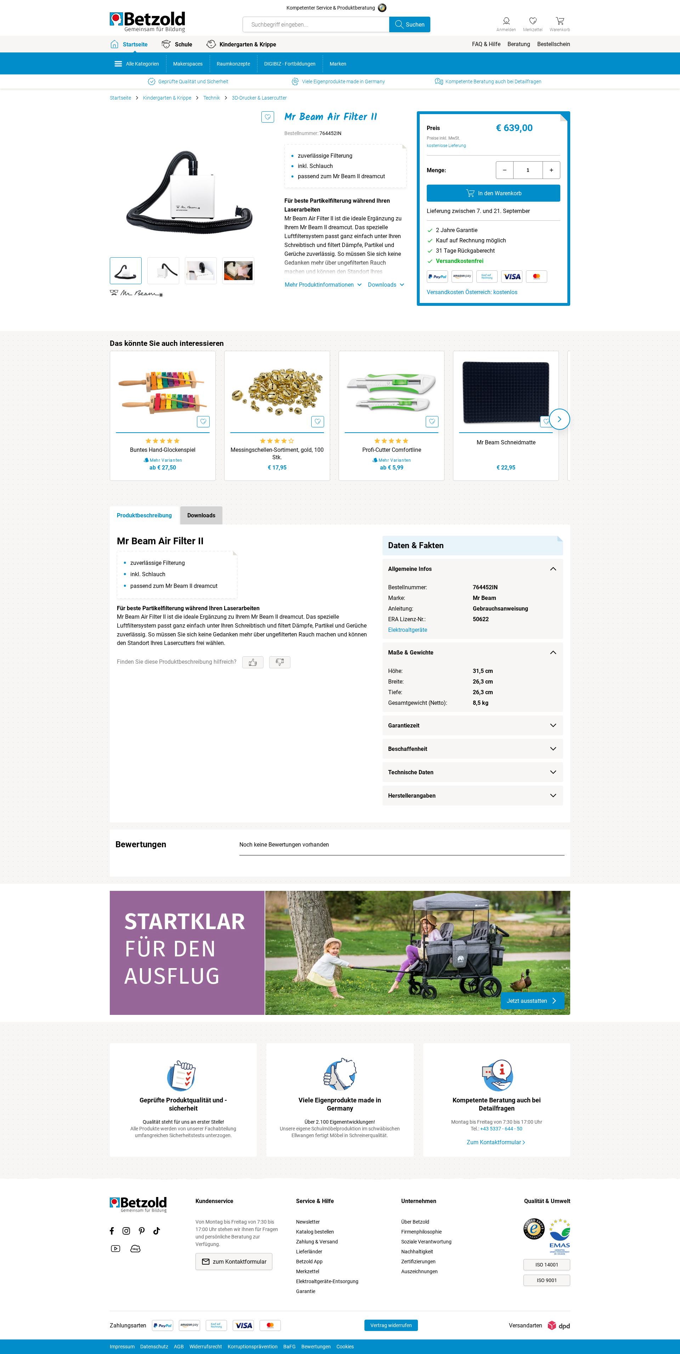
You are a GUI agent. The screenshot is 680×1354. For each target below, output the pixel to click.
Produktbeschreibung (144, 515)
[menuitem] (486, 44)
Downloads (201, 515)
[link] (533, 23)
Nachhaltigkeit (417, 1251)
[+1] (551, 170)
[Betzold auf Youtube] (115, 1250)
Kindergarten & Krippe (167, 97)
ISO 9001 (547, 1280)
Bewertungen (316, 1346)
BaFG (289, 1346)
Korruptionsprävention (253, 1346)
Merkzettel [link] (307, 1271)
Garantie (305, 1291)
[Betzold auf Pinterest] (141, 1232)
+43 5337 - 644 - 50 (501, 1128)
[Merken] (267, 117)
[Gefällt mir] (253, 662)
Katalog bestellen (315, 1232)
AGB (179, 1346)
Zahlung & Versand (317, 1242)
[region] (340, 673)
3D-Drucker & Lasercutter (259, 97)
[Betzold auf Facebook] (112, 1232)
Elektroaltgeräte (407, 630)
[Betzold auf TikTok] (156, 1232)
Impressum (122, 1346)
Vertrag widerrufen (391, 1325)
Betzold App (309, 1261)
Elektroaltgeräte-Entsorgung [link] (327, 1281)
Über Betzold (415, 1222)
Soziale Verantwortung (426, 1242)
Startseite (120, 97)
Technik (211, 97)
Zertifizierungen (418, 1261)
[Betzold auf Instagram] (126, 1232)
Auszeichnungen (419, 1271)
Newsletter (308, 1222)
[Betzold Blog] (135, 1250)
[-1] (504, 170)
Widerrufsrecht (205, 1346)
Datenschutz (154, 1346)
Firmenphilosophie (421, 1232)
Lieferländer (309, 1251)
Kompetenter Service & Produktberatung (331, 8)
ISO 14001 (547, 1265)
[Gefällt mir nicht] (279, 662)
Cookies (345, 1346)
